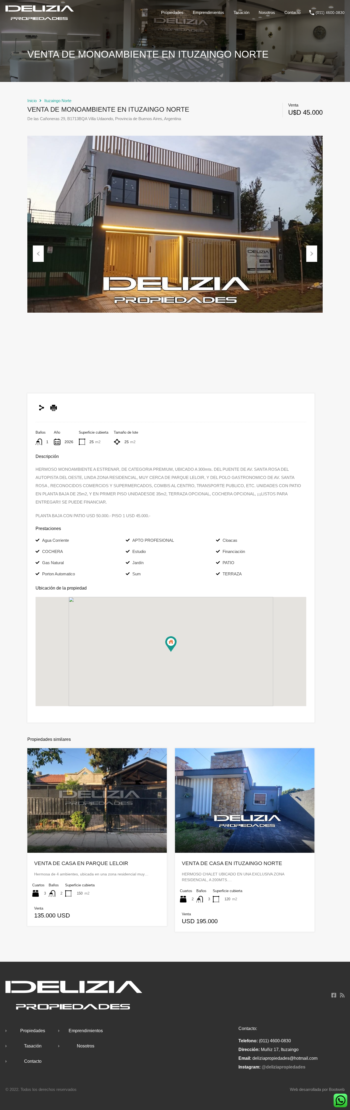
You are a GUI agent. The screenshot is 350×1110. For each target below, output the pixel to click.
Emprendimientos (208, 12)
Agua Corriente (55, 540)
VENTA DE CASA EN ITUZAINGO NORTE (232, 863)
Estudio (139, 551)
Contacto (292, 12)
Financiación (234, 551)
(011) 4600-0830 (330, 12)
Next (311, 253)
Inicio (32, 100)
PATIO (228, 562)
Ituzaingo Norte (57, 100)
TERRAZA (232, 574)
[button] (171, 644)
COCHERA (52, 551)
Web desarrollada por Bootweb (317, 1089)
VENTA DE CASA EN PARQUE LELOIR (81, 863)
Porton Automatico (58, 574)
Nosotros (267, 12)
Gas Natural (53, 562)
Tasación (241, 12)
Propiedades (172, 12)
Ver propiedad (97, 832)
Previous (38, 253)
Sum (136, 574)
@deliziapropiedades (283, 1067)
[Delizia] (39, 17)
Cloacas (230, 540)
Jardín (138, 562)
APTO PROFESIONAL (153, 540)
